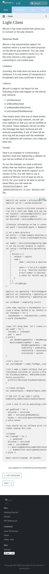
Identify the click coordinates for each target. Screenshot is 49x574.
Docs (6, 10)
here (37, 53)
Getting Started (11, 512)
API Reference (10, 521)
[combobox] (38, 3)
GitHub (7, 549)
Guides (7, 516)
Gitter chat (9, 539)
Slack (6, 535)
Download (19, 10)
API (32, 10)
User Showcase (11, 531)
